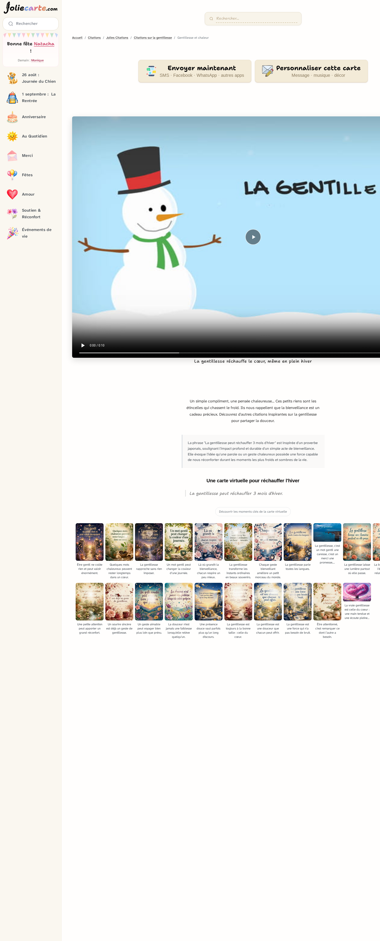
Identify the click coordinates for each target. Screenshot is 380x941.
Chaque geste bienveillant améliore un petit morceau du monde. (268, 571)
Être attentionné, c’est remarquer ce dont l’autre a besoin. (327, 630)
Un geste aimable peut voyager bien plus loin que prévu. (149, 628)
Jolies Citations (117, 38)
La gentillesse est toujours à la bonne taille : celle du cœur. (238, 630)
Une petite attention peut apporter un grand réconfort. (89, 628)
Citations (94, 38)
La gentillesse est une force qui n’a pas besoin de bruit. (298, 628)
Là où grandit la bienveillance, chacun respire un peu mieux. (208, 571)
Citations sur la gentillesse (153, 38)
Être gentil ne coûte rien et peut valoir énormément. (89, 569)
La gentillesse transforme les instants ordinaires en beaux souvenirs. (238, 571)
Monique (37, 61)
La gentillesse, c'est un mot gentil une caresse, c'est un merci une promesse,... (327, 554)
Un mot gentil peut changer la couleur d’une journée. (178, 569)
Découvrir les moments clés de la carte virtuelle (253, 512)
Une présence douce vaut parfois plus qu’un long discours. (208, 630)
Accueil (77, 38)
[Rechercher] (211, 18)
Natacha (44, 44)
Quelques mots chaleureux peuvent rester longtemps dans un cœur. (119, 571)
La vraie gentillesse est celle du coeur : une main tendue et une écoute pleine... (357, 611)
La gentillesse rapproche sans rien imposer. (149, 569)
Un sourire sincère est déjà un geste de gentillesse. (119, 628)
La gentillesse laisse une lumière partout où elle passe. (357, 569)
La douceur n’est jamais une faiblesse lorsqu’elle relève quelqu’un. (179, 630)
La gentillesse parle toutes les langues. (298, 567)
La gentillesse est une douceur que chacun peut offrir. (268, 628)
